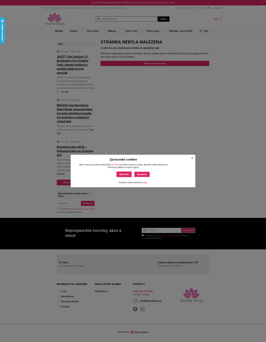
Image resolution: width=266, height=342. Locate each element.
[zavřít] (192, 157)
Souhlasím (142, 174)
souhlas (114, 165)
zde (145, 182)
